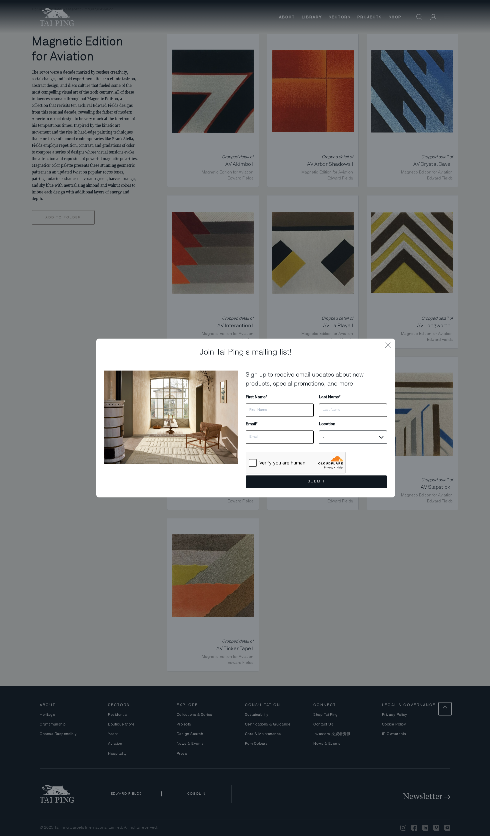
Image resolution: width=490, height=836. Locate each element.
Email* (251, 423)
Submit (316, 481)
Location (327, 423)
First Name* (256, 396)
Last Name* (329, 396)
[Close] (390, 344)
